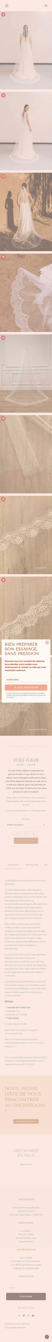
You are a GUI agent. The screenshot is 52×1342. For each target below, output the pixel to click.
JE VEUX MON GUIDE (26, 687)
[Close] (47, 642)
